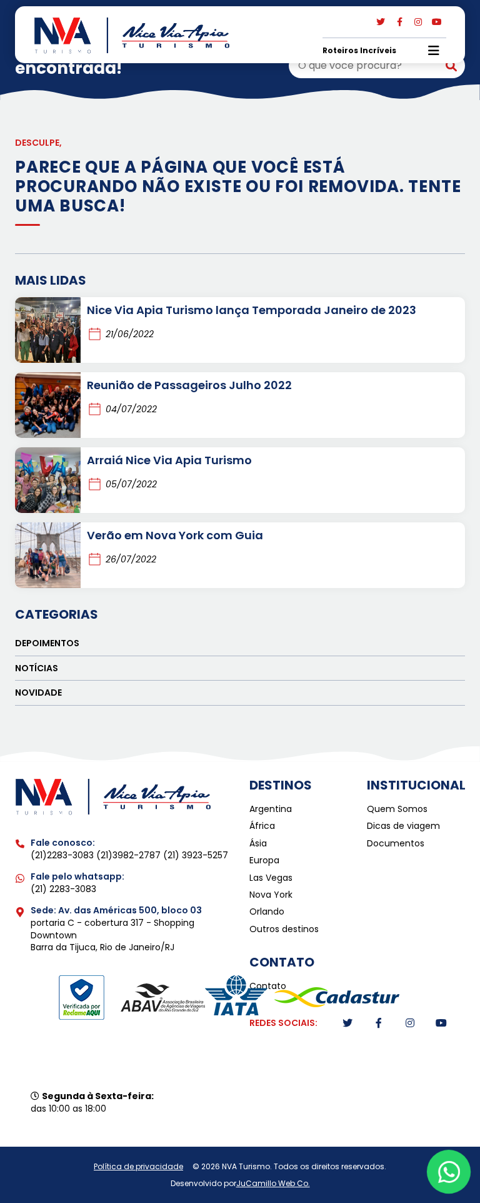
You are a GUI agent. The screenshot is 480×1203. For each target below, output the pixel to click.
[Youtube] (437, 22)
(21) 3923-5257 (195, 855)
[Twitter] (380, 22)
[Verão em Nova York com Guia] (48, 555)
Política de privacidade (138, 1166)
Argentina (270, 809)
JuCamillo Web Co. (273, 1183)
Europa (264, 860)
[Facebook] (399, 22)
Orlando (266, 911)
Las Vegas (270, 878)
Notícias (36, 668)
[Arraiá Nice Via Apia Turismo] (48, 480)
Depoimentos (47, 643)
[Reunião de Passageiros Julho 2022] (48, 405)
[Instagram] (418, 22)
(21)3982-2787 (129, 855)
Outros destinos (284, 929)
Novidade (38, 692)
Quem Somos (397, 809)
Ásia (258, 843)
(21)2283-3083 (63, 855)
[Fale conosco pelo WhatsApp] (449, 1172)
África (262, 826)
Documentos (395, 843)
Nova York (270, 895)
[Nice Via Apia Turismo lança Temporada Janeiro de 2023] (48, 330)
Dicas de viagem (403, 826)
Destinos (280, 785)
